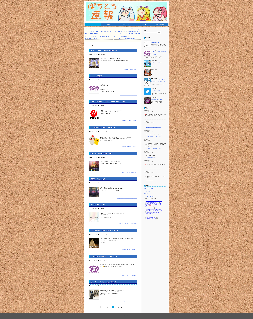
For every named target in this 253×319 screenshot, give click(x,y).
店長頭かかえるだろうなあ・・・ (100, 179)
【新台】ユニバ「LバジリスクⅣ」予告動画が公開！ (124, 38)
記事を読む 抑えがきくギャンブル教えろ (128, 223)
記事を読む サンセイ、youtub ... (129, 301)
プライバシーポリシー (148, 188)
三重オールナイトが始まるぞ (157, 62)
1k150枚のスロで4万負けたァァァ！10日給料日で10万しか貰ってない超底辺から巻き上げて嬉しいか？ (135, 29)
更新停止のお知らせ (89, 29)
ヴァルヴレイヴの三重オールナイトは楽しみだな (104, 256)
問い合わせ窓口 (147, 191)
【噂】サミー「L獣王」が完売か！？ (121, 36)
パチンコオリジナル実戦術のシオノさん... (153, 148)
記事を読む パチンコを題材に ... (129, 249)
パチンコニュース (103, 234)
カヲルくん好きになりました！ (91, 38)
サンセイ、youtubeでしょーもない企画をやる (103, 282)
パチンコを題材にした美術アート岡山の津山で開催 (104, 230)
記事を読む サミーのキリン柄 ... (129, 172)
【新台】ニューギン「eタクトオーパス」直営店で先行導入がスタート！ (129, 33)
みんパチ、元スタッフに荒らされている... (153, 168)
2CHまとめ (101, 105)
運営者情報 (146, 193)
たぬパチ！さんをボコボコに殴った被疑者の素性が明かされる (127, 31)
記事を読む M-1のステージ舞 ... (130, 69)
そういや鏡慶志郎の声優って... (151, 157)
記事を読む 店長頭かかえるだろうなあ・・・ (127, 198)
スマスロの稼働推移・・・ (98, 76)
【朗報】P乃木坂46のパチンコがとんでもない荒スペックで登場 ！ (109, 101)
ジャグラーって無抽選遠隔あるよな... (152, 118)
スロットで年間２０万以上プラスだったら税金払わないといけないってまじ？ (101, 36)
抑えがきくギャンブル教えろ (98, 204)
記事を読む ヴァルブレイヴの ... (129, 146)
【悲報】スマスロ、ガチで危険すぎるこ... (153, 127)
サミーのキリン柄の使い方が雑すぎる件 (101, 153)
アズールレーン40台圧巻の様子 (91, 33)
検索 (145, 30)
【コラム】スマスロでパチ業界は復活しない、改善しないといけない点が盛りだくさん (103, 31)
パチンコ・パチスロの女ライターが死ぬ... (153, 136)
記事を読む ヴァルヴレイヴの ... (129, 275)
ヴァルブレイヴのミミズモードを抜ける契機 (103, 127)
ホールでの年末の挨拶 (155, 90)
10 (121, 307)
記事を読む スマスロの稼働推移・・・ (128, 95)
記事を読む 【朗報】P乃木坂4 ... (129, 120)
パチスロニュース (103, 54)
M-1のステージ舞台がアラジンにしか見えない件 (104, 50)
